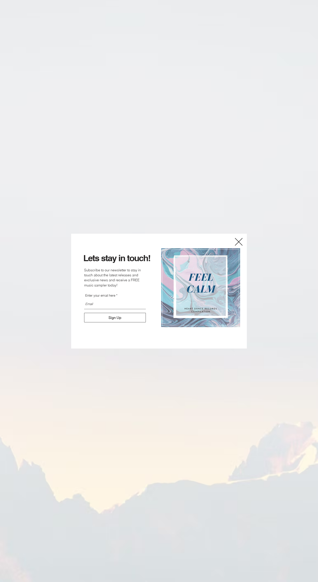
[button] (239, 242)
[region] (201, 287)
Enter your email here (100, 295)
